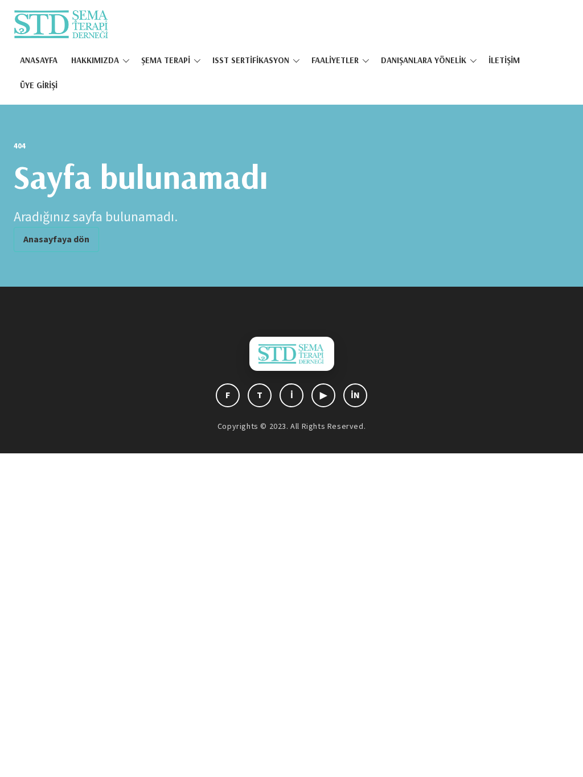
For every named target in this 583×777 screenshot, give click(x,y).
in (355, 395)
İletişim (504, 60)
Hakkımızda (95, 60)
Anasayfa (39, 60)
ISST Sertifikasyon (250, 60)
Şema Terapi (165, 60)
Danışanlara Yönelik (423, 60)
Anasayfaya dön (56, 239)
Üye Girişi (39, 85)
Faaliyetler (335, 60)
